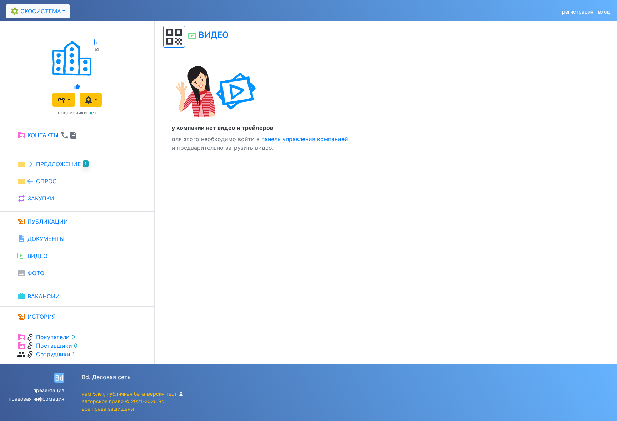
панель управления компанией (304, 139)
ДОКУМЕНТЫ (41, 238)
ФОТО (30, 273)
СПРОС (37, 181)
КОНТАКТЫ (47, 135)
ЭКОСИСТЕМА (35, 11)
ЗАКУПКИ (35, 198)
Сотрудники (53, 354)
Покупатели (53, 337)
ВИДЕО (32, 256)
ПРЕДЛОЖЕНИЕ (52, 164)
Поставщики (54, 345)
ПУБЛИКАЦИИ (42, 221)
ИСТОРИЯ (36, 316)
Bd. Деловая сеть (106, 377)
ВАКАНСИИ (38, 296)
